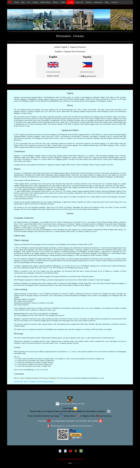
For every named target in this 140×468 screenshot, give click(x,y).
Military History (45, 2)
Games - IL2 (79, 2)
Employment (98, 2)
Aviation (35, 2)
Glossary (78, 36)
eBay (22, 2)
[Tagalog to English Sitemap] (64, 451)
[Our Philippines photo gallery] (70, 20)
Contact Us (114, 2)
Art (28, 2)
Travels (70, 2)
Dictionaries (63, 36)
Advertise (89, 2)
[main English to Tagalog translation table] (53, 68)
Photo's (55, 2)
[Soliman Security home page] (70, 451)
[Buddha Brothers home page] (75, 451)
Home (16, 2)
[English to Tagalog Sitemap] (59, 451)
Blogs (107, 2)
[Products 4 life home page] (80, 451)
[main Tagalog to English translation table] (87, 68)
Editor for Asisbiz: (71, 404)
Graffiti (62, 2)
